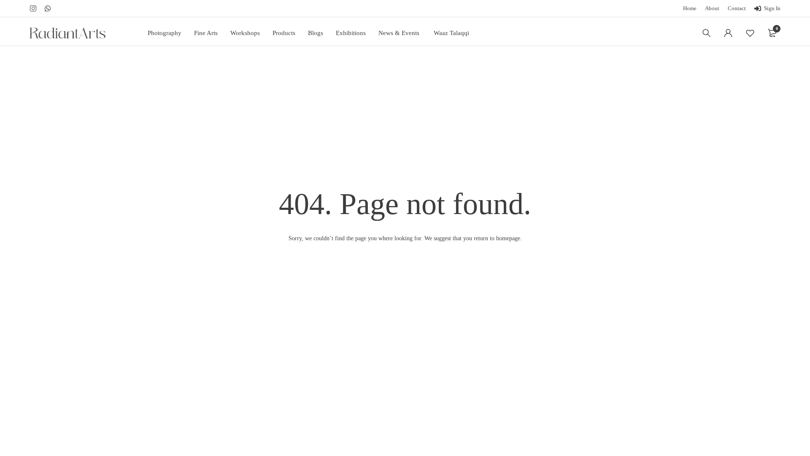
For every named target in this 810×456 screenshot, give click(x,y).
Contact (737, 8)
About (712, 8)
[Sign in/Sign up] (728, 33)
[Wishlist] (750, 33)
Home (690, 8)
